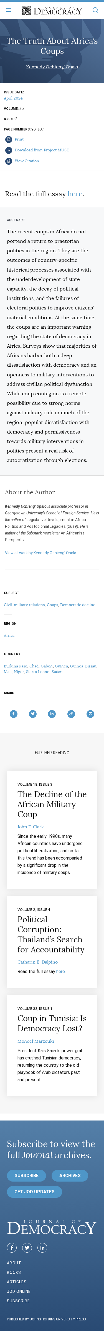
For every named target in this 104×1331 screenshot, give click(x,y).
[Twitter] (27, 1248)
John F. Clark (30, 827)
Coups (52, 604)
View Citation (26, 160)
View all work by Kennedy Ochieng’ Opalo (40, 553)
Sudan (57, 671)
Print (19, 139)
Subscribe (26, 1175)
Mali (8, 671)
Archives (70, 1175)
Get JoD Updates (34, 1191)
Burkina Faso (15, 666)
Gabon (47, 666)
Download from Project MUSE (41, 150)
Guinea (61, 666)
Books (14, 1272)
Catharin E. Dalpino (37, 962)
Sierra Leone (37, 671)
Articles (17, 1282)
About (14, 1263)
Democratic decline (77, 604)
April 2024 (13, 98)
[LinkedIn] (42, 1248)
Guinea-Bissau (83, 666)
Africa (9, 635)
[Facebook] (12, 1248)
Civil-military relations (24, 604)
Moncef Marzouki (35, 1041)
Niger (19, 671)
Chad (34, 666)
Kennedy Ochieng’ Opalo (52, 67)
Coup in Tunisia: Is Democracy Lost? (52, 1023)
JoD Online (19, 1291)
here (75, 194)
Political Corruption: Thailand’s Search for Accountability (50, 934)
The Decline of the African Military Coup (52, 804)
